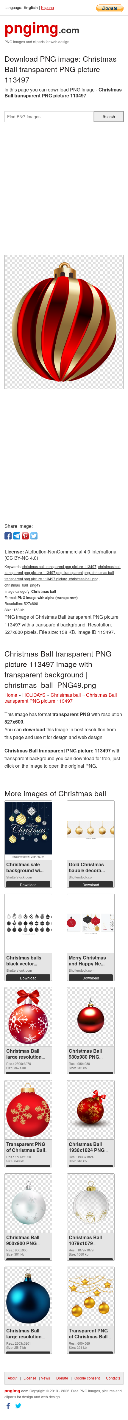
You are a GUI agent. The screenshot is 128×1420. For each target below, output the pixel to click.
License (30, 1377)
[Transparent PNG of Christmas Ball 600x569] (91, 1296)
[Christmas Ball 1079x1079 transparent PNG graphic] (91, 1203)
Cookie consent (87, 1377)
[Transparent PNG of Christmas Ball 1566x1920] (28, 1110)
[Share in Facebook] (8, 535)
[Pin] (25, 535)
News (45, 1377)
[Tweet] (34, 535)
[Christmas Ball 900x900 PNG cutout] (28, 1203)
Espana (47, 7)
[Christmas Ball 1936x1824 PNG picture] (91, 1109)
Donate (62, 1377)
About (12, 1377)
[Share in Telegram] (16, 535)
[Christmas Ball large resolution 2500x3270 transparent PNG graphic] (28, 1016)
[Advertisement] (64, 191)
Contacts (113, 1377)
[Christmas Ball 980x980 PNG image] (91, 1017)
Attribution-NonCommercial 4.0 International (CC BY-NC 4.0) (61, 554)
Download (28, 884)
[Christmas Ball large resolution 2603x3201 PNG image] (28, 1296)
